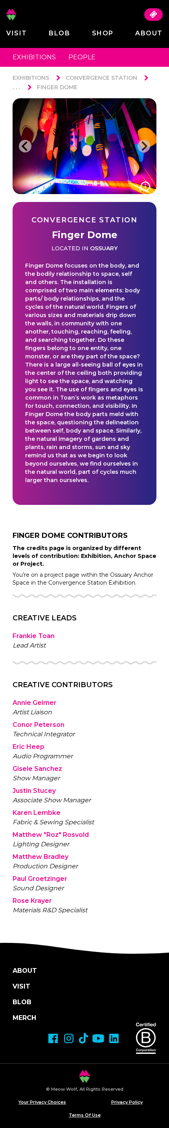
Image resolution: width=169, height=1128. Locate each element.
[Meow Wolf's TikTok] (83, 1038)
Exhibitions (34, 57)
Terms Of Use (85, 1115)
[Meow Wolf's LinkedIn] (114, 1038)
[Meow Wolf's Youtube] (98, 1038)
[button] (25, 146)
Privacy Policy (127, 1102)
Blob (59, 33)
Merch (24, 1018)
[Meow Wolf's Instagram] (68, 1038)
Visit (16, 33)
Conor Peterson (38, 724)
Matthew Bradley (40, 856)
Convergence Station (101, 77)
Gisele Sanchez (37, 768)
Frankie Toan (34, 636)
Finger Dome (57, 87)
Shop (103, 33)
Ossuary (104, 248)
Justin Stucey (34, 790)
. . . (16, 87)
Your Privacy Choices (42, 1102)
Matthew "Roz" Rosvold (51, 834)
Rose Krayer (32, 900)
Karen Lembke (37, 812)
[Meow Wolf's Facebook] (53, 1038)
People (82, 57)
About (149, 33)
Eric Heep (28, 746)
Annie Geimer (35, 702)
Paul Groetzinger (40, 878)
